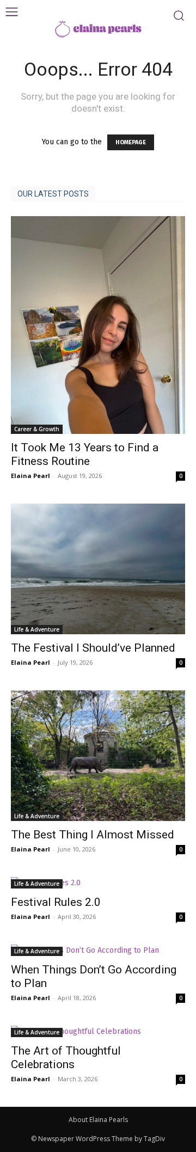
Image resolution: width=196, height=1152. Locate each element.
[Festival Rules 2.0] (98, 882)
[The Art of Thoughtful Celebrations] (98, 1031)
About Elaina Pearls (98, 1119)
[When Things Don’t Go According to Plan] (98, 950)
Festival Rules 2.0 (56, 902)
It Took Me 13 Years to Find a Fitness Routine (84, 454)
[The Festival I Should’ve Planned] (98, 569)
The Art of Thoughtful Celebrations (66, 1057)
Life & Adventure (36, 629)
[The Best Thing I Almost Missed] (98, 755)
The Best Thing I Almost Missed (92, 834)
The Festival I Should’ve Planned (93, 647)
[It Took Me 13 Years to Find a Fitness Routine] (98, 325)
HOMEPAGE (130, 142)
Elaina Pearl (30, 475)
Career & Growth (36, 429)
